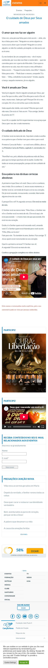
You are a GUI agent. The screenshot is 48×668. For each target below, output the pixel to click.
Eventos (8, 574)
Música (7, 585)
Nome (5, 450)
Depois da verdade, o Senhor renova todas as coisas (24, 494)
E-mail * (5, 458)
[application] (24, 416)
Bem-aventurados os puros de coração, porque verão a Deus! (21, 513)
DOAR (23, 608)
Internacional (20, 638)
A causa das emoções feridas (17, 528)
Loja (28, 581)
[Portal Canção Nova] (6, 3)
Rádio (29, 577)
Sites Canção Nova (45, 3)
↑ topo (24, 570)
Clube (7, 588)
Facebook (13, 616)
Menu (40, 3)
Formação (9, 577)
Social (7, 599)
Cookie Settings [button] (10, 662)
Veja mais (24, 534)
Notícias (8, 581)
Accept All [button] (23, 662)
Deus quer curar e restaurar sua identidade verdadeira (23, 503)
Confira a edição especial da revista (24, 555)
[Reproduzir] (5, 426)
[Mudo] (39, 426)
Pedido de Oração (22, 628)
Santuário (9, 592)
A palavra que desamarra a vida (18, 521)
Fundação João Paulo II (24, 623)
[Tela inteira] (43, 426)
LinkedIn (37, 616)
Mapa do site (20, 633)
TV (28, 574)
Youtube (25, 616)
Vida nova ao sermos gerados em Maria (21, 486)
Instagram (31, 616)
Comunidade (10, 596)
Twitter (19, 616)
